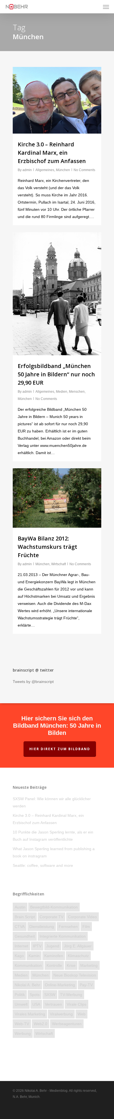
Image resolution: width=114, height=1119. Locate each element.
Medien (61, 392)
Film (86, 926)
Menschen (77, 392)
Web (81, 1014)
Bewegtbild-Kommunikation (54, 907)
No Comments (84, 170)
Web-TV (22, 1024)
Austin (20, 907)
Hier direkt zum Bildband (59, 749)
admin (27, 170)
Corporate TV (51, 917)
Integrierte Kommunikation (63, 936)
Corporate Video (82, 917)
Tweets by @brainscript (33, 681)
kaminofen (53, 955)
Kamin (34, 955)
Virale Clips (76, 1004)
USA (36, 1004)
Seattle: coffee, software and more (43, 865)
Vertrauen (53, 1004)
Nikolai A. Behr (27, 985)
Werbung (23, 1033)
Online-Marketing (60, 985)
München (63, 170)
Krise (71, 965)
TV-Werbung (71, 994)
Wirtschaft (58, 564)
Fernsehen (68, 926)
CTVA (20, 926)
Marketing (89, 965)
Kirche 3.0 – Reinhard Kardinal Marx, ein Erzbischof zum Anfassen (52, 153)
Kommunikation (28, 965)
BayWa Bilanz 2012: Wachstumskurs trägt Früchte (47, 547)
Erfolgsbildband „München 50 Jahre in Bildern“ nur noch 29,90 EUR (56, 374)
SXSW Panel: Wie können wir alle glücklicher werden (52, 802)
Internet (21, 946)
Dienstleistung (41, 926)
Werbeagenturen (67, 1024)
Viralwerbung (61, 1014)
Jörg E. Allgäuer (78, 946)
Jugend (52, 946)
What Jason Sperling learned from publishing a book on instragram (54, 852)
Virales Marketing (30, 1014)
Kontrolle (54, 965)
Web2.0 (40, 1024)
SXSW (49, 994)
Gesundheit (25, 936)
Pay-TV (86, 985)
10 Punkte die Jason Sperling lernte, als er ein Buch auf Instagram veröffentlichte (53, 836)
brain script (25, 917)
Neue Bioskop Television (74, 975)
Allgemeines (44, 170)
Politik (20, 994)
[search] (95, 6)
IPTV (37, 946)
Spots (35, 994)
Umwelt (21, 1004)
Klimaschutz (78, 955)
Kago (19, 955)
